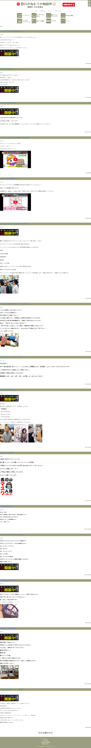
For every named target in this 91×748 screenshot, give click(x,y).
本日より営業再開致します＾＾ (9, 69)
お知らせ (1, 34)
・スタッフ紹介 (34, 11)
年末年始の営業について (7, 506)
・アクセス (49, 11)
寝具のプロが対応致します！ (9, 389)
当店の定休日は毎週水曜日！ (9, 103)
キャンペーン (2, 360)
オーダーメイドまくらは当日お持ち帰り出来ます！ (15, 223)
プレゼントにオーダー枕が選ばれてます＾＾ (13, 31)
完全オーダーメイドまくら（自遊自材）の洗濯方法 (15, 137)
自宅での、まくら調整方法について (10, 178)
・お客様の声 (42, 11)
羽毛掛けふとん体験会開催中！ (9, 628)
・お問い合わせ (57, 11)
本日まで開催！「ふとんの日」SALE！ (11, 357)
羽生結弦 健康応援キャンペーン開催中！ (12, 689)
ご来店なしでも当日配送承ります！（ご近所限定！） (15, 303)
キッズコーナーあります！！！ (9, 580)
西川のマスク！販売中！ (7, 452)
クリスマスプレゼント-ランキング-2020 (12, 534)
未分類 (1, 72)
